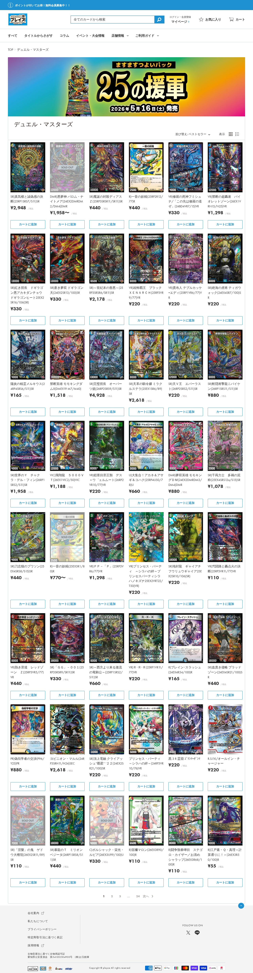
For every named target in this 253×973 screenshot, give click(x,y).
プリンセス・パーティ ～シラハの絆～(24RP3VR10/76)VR (146, 764)
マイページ (179, 22)
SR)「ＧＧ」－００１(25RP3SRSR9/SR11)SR (67, 669)
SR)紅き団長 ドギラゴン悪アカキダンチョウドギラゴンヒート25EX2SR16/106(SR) (27, 295)
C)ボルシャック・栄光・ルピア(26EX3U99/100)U (106, 852)
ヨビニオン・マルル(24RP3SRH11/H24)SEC (67, 761)
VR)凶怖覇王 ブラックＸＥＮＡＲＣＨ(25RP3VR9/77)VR (146, 293)
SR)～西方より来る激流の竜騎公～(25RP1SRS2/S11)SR (106, 672)
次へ (146, 896)
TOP (10, 50)
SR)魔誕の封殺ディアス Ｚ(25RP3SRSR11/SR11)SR (106, 199)
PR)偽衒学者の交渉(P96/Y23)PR (27, 761)
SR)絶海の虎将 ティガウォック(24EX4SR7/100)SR (224, 293)
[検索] (159, 19)
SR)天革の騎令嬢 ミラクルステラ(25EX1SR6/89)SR (145, 389)
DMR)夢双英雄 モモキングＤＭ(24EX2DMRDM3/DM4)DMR (185, 480)
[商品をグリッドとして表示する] (230, 134)
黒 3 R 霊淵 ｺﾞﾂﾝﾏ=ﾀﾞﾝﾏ (184, 759)
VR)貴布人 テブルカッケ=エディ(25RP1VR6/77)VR (185, 293)
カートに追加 (28, 224)
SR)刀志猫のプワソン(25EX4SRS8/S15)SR (27, 568)
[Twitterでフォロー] (188, 932)
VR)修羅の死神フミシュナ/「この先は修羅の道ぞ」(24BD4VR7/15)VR (185, 202)
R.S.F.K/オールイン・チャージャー (224, 761)
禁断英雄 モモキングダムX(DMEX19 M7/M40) (66, 386)
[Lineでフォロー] (197, 932)
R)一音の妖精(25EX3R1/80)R (67, 568)
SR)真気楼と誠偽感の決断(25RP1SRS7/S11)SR (26, 199)
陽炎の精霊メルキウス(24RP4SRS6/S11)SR (27, 386)
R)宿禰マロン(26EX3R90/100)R (146, 852)
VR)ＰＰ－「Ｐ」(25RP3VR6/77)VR (106, 568)
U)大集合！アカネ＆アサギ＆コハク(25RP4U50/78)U (146, 480)
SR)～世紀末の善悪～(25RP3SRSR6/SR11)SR (106, 290)
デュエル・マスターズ (33, 50)
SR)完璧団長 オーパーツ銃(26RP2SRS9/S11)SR (105, 386)
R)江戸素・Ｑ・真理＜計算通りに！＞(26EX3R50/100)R (225, 855)
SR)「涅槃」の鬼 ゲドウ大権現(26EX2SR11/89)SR (27, 855)
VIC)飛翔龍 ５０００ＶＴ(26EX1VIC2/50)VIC (67, 477)
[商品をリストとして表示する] (237, 134)
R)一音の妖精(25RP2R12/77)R (146, 199)
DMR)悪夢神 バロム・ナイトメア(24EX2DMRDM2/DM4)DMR (66, 202)
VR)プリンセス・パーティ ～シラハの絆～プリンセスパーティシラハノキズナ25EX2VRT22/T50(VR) (146, 576)
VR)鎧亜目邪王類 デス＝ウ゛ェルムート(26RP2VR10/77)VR (106, 480)
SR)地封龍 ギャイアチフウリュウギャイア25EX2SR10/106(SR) (185, 571)
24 (138, 896)
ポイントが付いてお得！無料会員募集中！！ (42, 5)
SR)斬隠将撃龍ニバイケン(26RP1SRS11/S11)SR (224, 386)
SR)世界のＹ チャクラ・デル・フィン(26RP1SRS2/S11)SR (27, 480)
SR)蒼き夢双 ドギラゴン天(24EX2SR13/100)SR (66, 290)
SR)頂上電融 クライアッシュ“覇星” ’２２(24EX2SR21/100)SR (106, 764)
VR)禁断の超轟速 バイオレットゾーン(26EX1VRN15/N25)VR (224, 202)
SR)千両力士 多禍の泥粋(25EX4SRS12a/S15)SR (224, 477)
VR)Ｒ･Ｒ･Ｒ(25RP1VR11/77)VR (146, 669)
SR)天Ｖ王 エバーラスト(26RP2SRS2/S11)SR (184, 386)
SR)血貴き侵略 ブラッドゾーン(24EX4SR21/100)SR (225, 672)
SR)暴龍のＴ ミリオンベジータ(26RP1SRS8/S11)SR (66, 855)
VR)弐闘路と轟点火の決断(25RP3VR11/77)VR (224, 568)
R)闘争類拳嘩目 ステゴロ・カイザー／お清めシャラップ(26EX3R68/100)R (185, 857)
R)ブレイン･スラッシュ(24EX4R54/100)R (184, 669)
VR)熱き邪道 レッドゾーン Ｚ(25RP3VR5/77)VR (27, 672)
